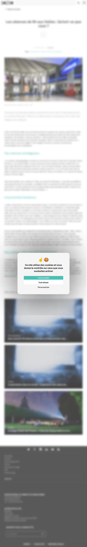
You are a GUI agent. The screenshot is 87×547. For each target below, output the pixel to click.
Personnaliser (43, 287)
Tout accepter (43, 278)
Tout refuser (43, 282)
